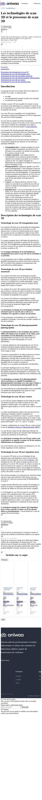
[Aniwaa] (10, 4)
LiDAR (31, 460)
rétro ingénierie (32, 127)
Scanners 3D (10, 8)
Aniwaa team (7, 26)
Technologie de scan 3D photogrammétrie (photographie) (20, 78)
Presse (17, 683)
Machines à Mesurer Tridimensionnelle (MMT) (24, 427)
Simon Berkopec (33, 602)
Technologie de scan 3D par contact (13, 80)
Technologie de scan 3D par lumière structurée (16, 76)
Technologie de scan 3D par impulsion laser (16, 82)
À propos (18, 676)
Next (3, 619)
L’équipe (18, 679)
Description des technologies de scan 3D (14, 72)
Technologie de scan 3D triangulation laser (15, 74)
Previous (4, 560)
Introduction (5, 69)
